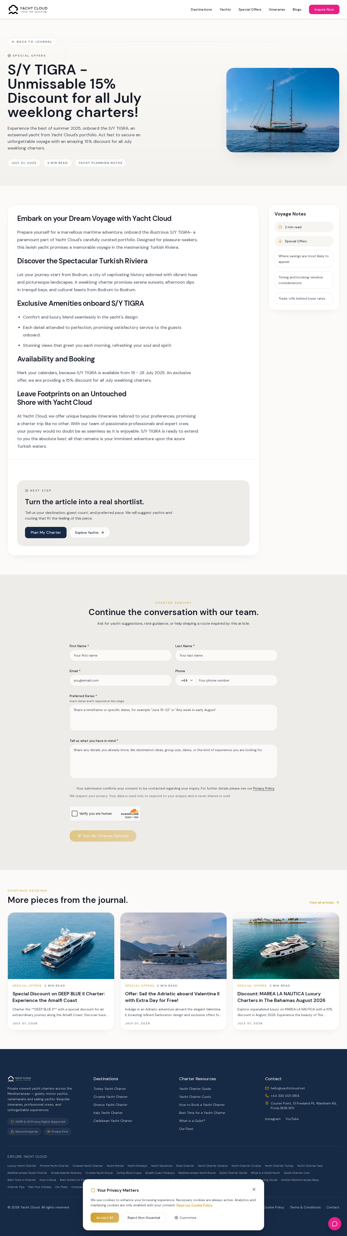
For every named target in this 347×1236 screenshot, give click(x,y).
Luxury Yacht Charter (22, 1166)
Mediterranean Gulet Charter (27, 1173)
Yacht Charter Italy (310, 1166)
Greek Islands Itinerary (66, 1173)
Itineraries (277, 9)
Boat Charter (185, 1166)
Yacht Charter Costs (195, 1097)
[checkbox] (71, 788)
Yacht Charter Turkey (279, 1166)
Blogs (297, 9)
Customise (188, 1217)
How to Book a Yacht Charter (202, 1105)
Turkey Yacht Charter (109, 1089)
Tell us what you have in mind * (94, 741)
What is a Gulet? (192, 1121)
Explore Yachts (87, 532)
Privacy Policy (263, 788)
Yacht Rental (115, 1166)
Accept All (104, 1217)
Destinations (201, 9)
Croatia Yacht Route (99, 1173)
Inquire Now (324, 9)
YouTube (292, 1119)
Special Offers (250, 9)
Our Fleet (186, 1129)
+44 (184, 680)
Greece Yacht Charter (110, 1105)
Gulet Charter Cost (297, 1173)
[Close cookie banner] (254, 1189)
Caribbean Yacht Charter (112, 1121)
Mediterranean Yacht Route (197, 1173)
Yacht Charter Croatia (246, 1166)
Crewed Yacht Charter (88, 1166)
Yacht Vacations (162, 1166)
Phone (180, 671)
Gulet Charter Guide (233, 1173)
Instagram (273, 1119)
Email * (75, 671)
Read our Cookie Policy (194, 1205)
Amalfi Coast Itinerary (160, 1173)
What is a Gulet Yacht (265, 1173)
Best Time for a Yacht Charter (202, 1113)
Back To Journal (34, 42)
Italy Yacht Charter (108, 1113)
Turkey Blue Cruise (128, 1173)
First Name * (79, 646)
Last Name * (185, 646)
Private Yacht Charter (54, 1166)
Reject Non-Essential (144, 1217)
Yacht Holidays (137, 1166)
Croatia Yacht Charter (110, 1097)
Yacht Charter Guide (195, 1089)
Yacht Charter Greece (213, 1166)
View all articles (321, 902)
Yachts (225, 9)
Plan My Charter (46, 532)
